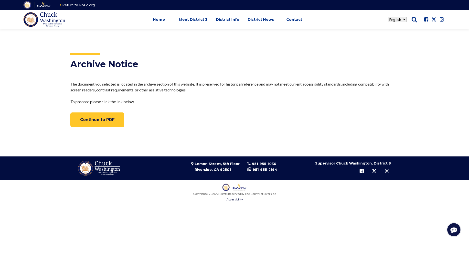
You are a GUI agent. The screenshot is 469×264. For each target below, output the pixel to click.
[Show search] (414, 19)
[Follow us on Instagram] (442, 19)
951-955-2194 (265, 169)
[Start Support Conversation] (454, 229)
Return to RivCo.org (78, 5)
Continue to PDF (97, 119)
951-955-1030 (264, 164)
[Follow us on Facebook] (426, 19)
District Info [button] (227, 19)
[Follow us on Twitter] (434, 19)
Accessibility (234, 199)
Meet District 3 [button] (193, 19)
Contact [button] (294, 19)
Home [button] (159, 19)
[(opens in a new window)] (37, 5)
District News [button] (261, 19)
